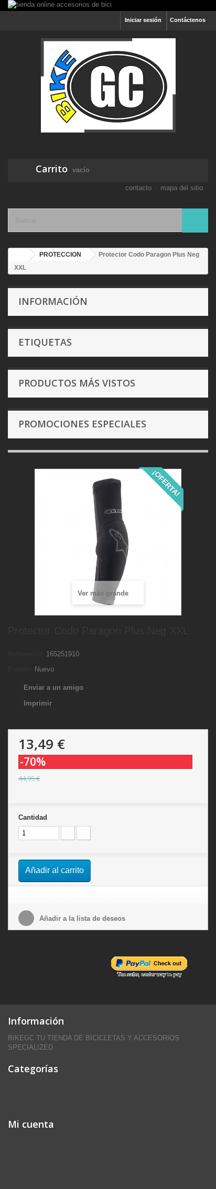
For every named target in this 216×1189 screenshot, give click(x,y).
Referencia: (26, 654)
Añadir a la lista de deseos (81, 918)
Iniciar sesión (143, 20)
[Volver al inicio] (19, 254)
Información (53, 301)
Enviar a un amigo (53, 687)
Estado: (20, 669)
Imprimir (38, 703)
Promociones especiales (82, 423)
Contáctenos (188, 20)
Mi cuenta (31, 1124)
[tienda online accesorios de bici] (108, 5)
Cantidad (32, 817)
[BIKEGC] (108, 85)
